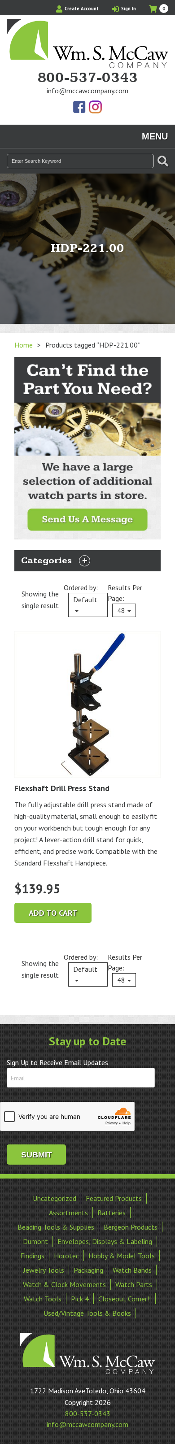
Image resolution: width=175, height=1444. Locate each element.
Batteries (111, 1212)
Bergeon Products (131, 1226)
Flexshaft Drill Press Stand (61, 788)
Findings (32, 1255)
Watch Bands (132, 1270)
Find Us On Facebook (80, 107)
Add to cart (53, 913)
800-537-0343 (87, 78)
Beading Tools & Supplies (56, 1226)
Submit (36, 1154)
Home (23, 344)
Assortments (68, 1212)
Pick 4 (80, 1298)
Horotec (66, 1255)
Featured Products (114, 1198)
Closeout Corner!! (124, 1298)
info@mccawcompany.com (87, 90)
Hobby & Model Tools (121, 1255)
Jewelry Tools (43, 1270)
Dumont (35, 1241)
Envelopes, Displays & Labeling (104, 1241)
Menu (155, 136)
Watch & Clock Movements (64, 1284)
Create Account (81, 8)
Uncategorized (54, 1198)
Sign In (128, 8)
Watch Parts (133, 1284)
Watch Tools (42, 1298)
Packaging (88, 1270)
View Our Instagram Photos (95, 107)
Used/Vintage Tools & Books (87, 1313)
